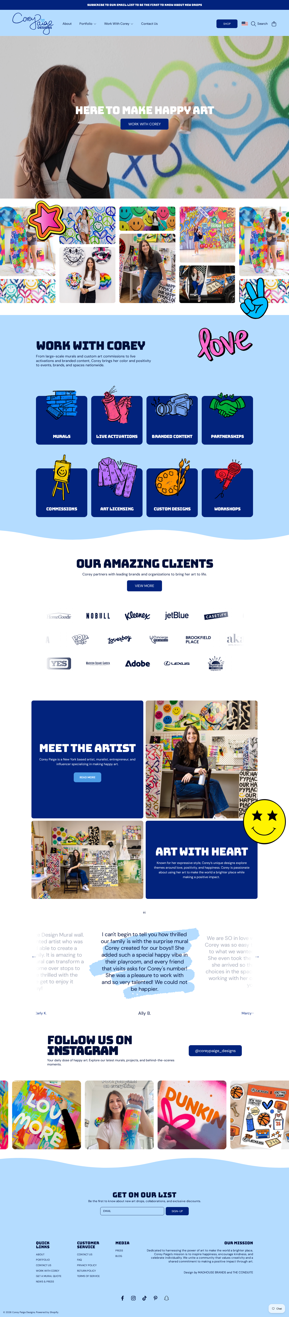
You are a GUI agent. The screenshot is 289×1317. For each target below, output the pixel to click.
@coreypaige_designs (215, 1050)
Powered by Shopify (47, 1312)
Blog (118, 1256)
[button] (260, 23)
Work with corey (144, 124)
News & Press (45, 1281)
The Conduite (243, 1272)
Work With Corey (117, 24)
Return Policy (86, 1270)
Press (119, 1250)
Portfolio (86, 24)
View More (144, 585)
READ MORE (87, 777)
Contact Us (43, 1265)
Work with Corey (47, 1270)
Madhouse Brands (212, 1272)
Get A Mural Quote (48, 1276)
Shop (227, 24)
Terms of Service (88, 1276)
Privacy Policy (87, 1265)
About (40, 1254)
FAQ (79, 1259)
